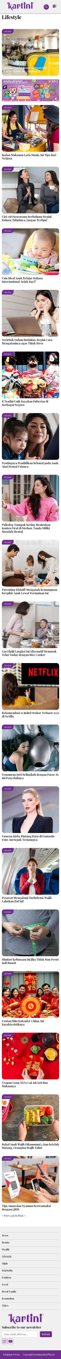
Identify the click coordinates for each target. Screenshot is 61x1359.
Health (5, 1249)
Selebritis (7, 1270)
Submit (46, 1334)
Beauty (6, 1242)
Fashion (6, 1277)
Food (5, 1284)
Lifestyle (7, 1256)
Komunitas (8, 1298)
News (5, 1235)
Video (5, 1305)
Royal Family (9, 1291)
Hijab (5, 1263)
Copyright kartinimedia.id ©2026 (39, 1354)
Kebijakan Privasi (11, 1354)
